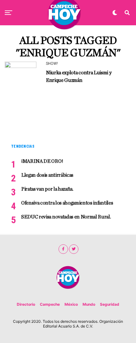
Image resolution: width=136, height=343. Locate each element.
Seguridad (109, 304)
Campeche (50, 304)
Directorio (26, 304)
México (71, 304)
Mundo (89, 304)
